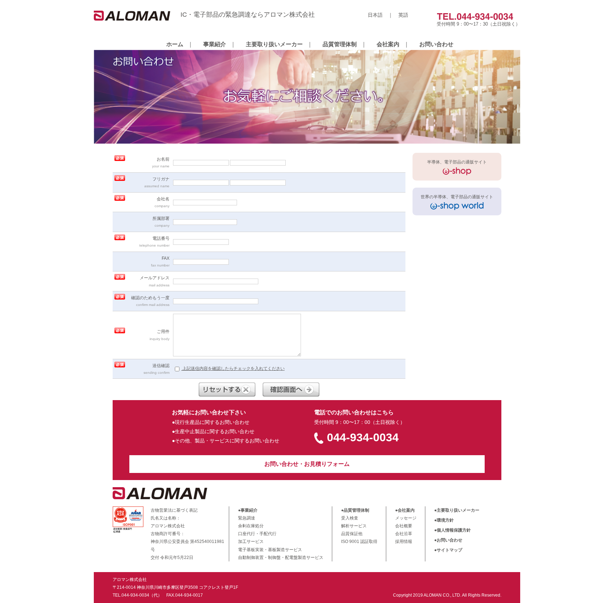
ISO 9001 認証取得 (359, 541)
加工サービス (251, 541)
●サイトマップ (448, 550)
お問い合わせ (436, 44)
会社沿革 (403, 533)
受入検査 (349, 518)
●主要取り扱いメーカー (456, 510)
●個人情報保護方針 (452, 530)
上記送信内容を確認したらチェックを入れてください (233, 368)
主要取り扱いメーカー (274, 44)
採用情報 (403, 541)
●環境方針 (444, 520)
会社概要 (403, 525)
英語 (403, 15)
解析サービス (354, 525)
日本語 (375, 15)
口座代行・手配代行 (257, 533)
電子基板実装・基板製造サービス (270, 549)
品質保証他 (351, 533)
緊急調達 (246, 518)
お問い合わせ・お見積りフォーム (307, 464)
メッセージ (405, 518)
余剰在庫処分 (251, 525)
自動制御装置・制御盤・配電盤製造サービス (280, 557)
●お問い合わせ (448, 540)
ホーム (175, 44)
